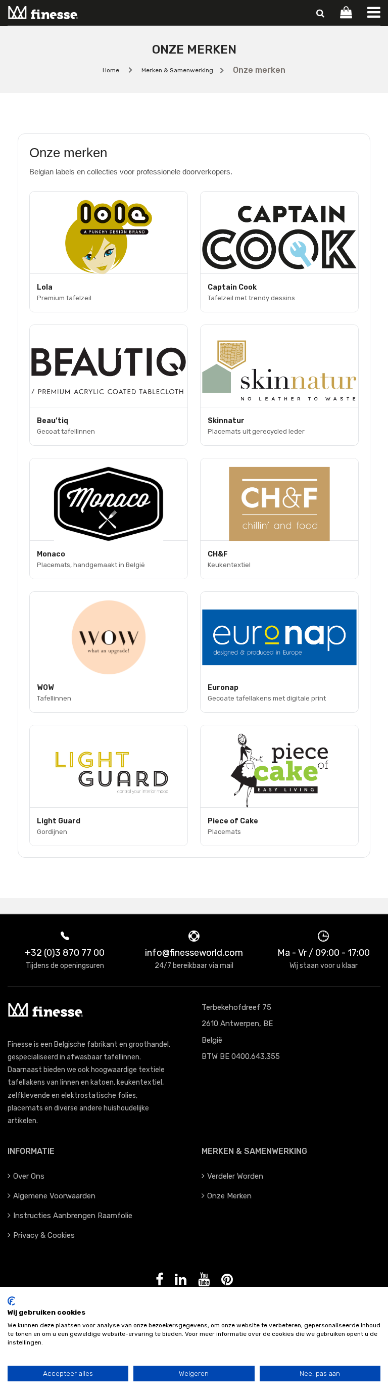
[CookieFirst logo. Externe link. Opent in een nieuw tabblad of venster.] (11, 1301)
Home (111, 70)
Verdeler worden (235, 1176)
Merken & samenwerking (177, 70)
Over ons (28, 1176)
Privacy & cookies (44, 1235)
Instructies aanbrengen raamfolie (72, 1215)
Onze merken (229, 1195)
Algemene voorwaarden (54, 1195)
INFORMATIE (31, 1151)
